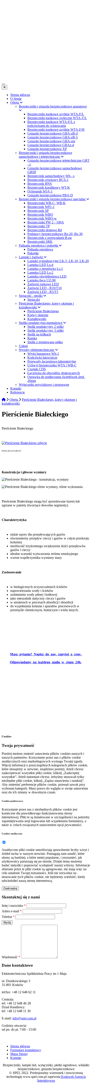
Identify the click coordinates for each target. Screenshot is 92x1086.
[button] (4, 842)
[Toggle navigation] (3, 84)
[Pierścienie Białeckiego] (24, 443)
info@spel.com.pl (24, 1018)
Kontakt (15, 1058)
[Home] (4, 399)
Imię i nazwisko (14, 905)
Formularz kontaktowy (25, 1050)
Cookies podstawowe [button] (12, 801)
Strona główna (20, 1046)
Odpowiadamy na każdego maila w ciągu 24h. (46, 662)
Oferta (14, 399)
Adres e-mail (12, 911)
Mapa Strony (19, 1054)
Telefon (8, 917)
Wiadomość (11, 957)
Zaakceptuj (10, 888)
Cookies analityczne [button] (12, 833)
